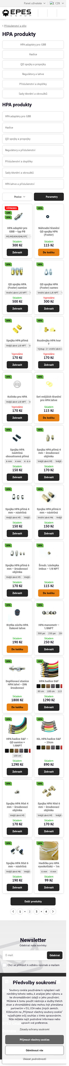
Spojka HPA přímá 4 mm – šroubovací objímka (49, 453)
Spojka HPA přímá (17, 340)
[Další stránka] (53, 911)
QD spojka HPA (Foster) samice (17, 286)
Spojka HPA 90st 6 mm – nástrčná (17, 865)
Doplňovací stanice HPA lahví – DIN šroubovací (17, 684)
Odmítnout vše (34, 1050)
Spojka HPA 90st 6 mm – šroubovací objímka (49, 807)
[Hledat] (42, 13)
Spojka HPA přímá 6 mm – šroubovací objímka (17, 569)
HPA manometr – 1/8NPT (49, 626)
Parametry (51, 196)
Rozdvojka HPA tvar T (49, 342)
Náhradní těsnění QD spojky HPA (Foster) (48, 231)
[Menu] (61, 13)
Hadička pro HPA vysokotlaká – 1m (48, 865)
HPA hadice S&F (49, 681)
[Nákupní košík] (52, 13)
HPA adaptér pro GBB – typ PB (17, 230)
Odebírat (55, 955)
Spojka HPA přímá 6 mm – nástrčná (49, 511)
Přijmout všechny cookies (34, 1039)
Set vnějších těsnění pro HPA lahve (48, 398)
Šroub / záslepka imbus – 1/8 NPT (49, 567)
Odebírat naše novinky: (33, 945)
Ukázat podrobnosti (34, 1059)
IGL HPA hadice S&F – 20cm (49, 740)
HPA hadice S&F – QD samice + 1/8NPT (17, 742)
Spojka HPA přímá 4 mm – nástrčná (17, 511)
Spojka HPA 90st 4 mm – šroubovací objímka (17, 807)
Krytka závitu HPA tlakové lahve (17, 626)
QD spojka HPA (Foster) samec (49, 286)
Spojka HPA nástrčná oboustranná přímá (17, 453)
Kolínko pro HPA (17, 396)
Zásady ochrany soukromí (34, 1029)
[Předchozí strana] (13, 911)
